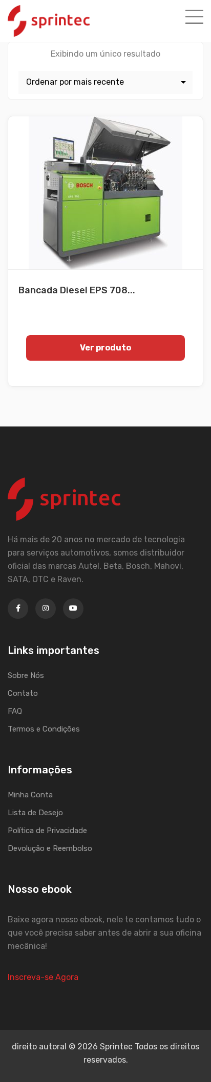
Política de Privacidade (47, 830)
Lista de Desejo (35, 812)
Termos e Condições (44, 729)
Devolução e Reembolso (50, 848)
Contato (23, 693)
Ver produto (105, 348)
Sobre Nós (26, 675)
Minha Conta (30, 794)
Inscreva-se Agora (43, 977)
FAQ (15, 711)
